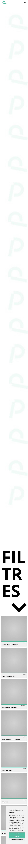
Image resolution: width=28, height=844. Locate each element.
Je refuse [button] (17, 836)
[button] (25, 2)
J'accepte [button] (17, 833)
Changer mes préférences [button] (17, 839)
